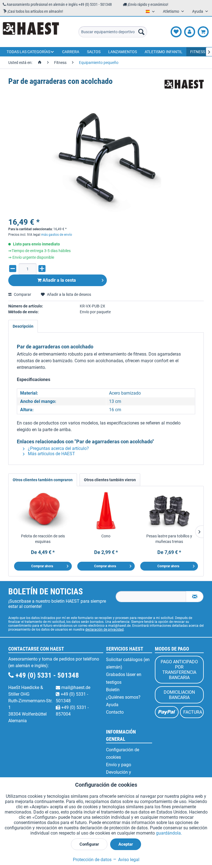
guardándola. (169, 833)
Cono (105, 536)
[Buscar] (141, 31)
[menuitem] (112, 31)
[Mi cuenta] (189, 31)
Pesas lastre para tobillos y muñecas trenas (169, 539)
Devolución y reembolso (118, 776)
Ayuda (112, 704)
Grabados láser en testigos (123, 678)
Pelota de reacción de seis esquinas (43, 539)
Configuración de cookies (122, 753)
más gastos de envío (56, 235)
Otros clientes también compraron (43, 480)
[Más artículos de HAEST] (184, 87)
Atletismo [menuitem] (171, 11)
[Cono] (106, 511)
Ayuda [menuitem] (198, 11)
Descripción (23, 326)
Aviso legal (128, 859)
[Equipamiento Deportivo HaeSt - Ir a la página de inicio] (31, 32)
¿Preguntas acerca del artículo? (58, 448)
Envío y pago (118, 764)
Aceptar (125, 844)
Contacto (115, 712)
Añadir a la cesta (58, 280)
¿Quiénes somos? (123, 697)
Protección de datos (92, 859)
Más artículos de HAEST (51, 453)
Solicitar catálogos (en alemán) (128, 663)
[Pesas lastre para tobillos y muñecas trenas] (169, 511)
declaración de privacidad (104, 629)
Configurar (89, 844)
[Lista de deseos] (176, 31)
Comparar (22, 294)
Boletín (113, 689)
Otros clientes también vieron (110, 480)
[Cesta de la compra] (203, 31)
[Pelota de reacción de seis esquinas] (43, 511)
